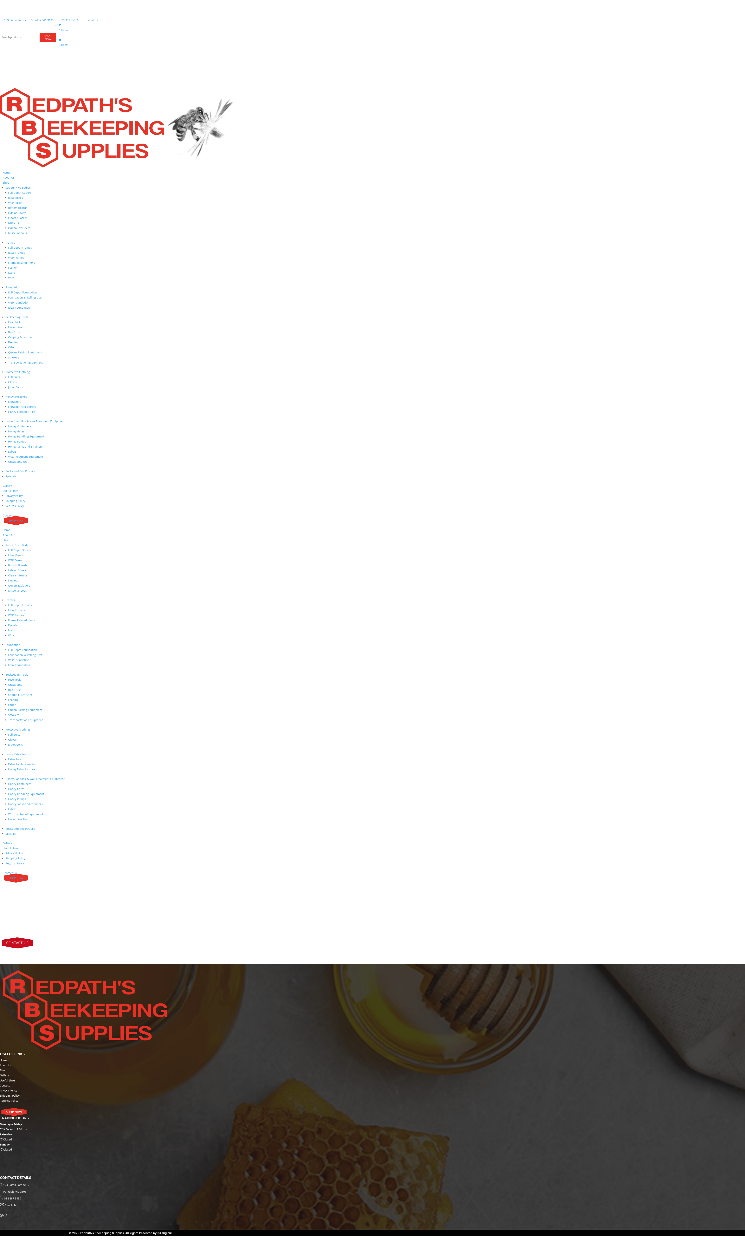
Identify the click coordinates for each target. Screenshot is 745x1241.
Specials (10, 476)
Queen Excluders (19, 228)
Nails (11, 273)
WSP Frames (16, 257)
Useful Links (10, 491)
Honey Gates (16, 431)
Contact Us (10, 515)
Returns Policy (14, 506)
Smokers (13, 357)
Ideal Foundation (19, 307)
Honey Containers (19, 426)
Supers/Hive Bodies (18, 187)
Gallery (7, 486)
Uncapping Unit (18, 461)
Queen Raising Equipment (25, 352)
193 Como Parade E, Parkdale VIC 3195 (28, 20)
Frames (10, 242)
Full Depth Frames (20, 247)
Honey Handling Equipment (26, 436)
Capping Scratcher (20, 337)
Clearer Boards (18, 218)
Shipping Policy (15, 501)
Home (6, 172)
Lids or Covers (17, 213)
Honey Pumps (17, 441)
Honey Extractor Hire (21, 412)
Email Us (92, 20)
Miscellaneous (17, 233)
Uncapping (15, 327)
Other (12, 347)
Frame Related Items (21, 263)
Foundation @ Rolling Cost (25, 297)
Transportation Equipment (25, 362)
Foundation (12, 287)
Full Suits (14, 377)
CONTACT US (17, 942)
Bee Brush (15, 332)
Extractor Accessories (22, 407)
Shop (6, 182)
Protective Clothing (17, 372)
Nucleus (13, 223)
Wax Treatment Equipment (25, 456)
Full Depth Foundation (22, 292)
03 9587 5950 (70, 20)
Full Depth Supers (19, 192)
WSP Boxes (15, 203)
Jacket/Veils (15, 387)
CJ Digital (164, 1233)
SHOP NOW (47, 37)
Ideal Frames (16, 252)
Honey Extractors (16, 396)
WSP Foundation (18, 302)
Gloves (12, 382)
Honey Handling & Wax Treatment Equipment (35, 421)
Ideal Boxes (15, 198)
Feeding (13, 342)
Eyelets (12, 268)
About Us (9, 177)
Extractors (14, 402)
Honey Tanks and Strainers (25, 446)
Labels (12, 451)
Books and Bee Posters (20, 471)
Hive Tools (14, 322)
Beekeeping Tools (16, 317)
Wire (11, 278)
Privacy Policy (14, 496)
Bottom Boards (17, 208)
